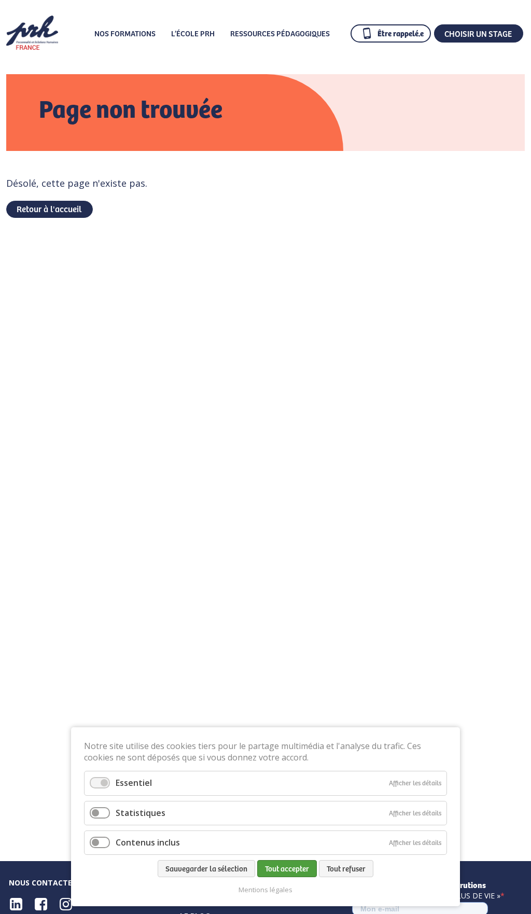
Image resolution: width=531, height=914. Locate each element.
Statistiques (140, 813)
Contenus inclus (148, 842)
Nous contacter (43, 883)
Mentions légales (265, 890)
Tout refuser (346, 868)
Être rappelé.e (401, 32)
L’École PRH (193, 33)
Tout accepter (287, 868)
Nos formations (125, 33)
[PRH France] (32, 46)
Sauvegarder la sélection (206, 868)
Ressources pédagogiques (280, 33)
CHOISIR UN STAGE (478, 33)
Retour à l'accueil (49, 208)
